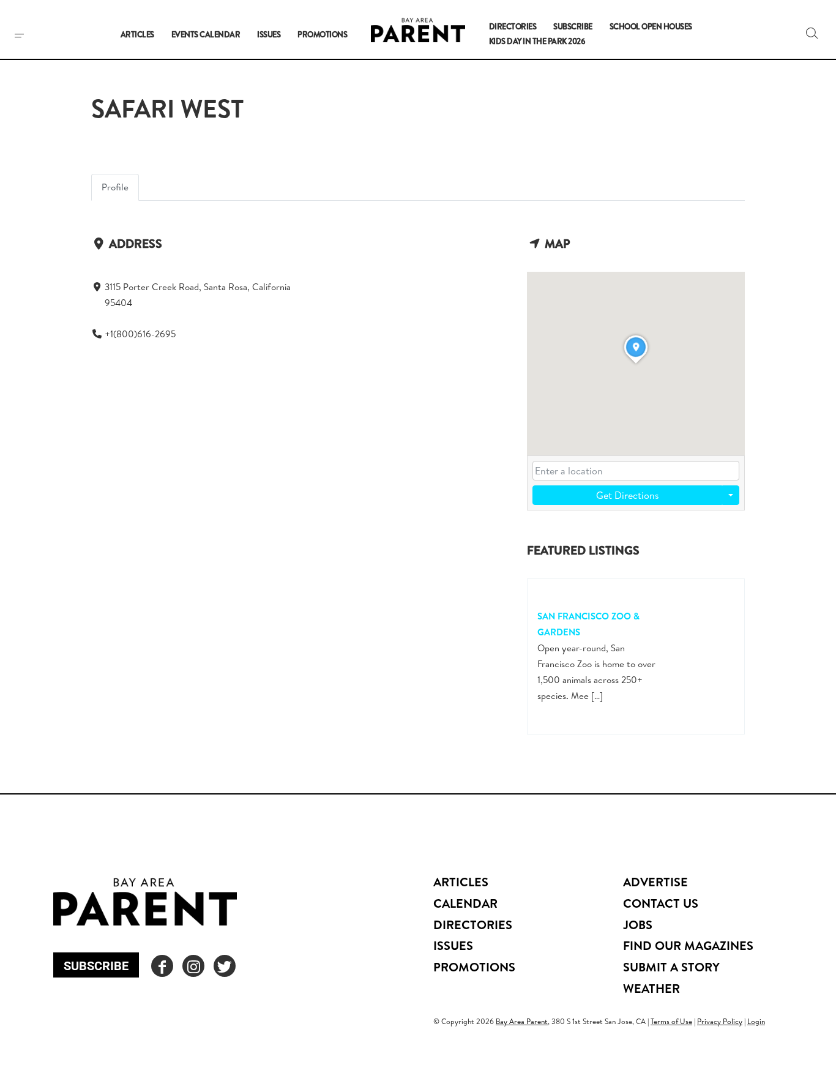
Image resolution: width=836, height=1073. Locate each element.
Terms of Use (671, 1021)
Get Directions (627, 495)
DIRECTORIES (472, 924)
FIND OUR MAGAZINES (688, 945)
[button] (812, 33)
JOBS (637, 924)
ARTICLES (460, 881)
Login (756, 1021)
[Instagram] (193, 966)
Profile (115, 187)
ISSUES (453, 945)
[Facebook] (162, 966)
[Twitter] (225, 966)
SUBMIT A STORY (671, 967)
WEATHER (651, 988)
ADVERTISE (655, 881)
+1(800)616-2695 (140, 333)
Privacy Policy (719, 1021)
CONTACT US (660, 903)
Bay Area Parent (522, 1021)
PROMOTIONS (474, 967)
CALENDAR (465, 903)
